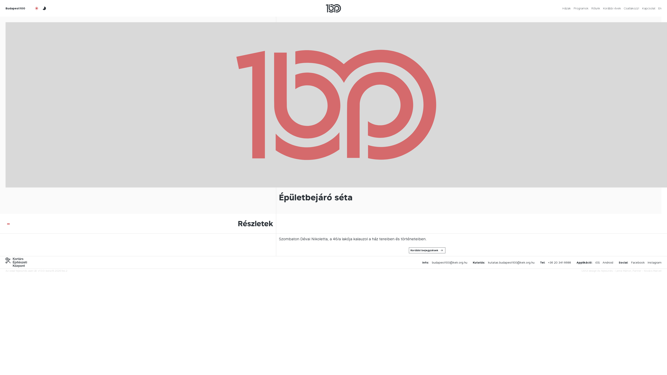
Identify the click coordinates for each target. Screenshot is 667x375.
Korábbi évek (612, 8)
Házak (566, 8)
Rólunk (595, 8)
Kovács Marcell (652, 270)
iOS (597, 262)
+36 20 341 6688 (559, 262)
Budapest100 (15, 8)
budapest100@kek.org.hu (449, 262)
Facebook (638, 262)
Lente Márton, (624, 270)
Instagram (654, 262)
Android (608, 262)
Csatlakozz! (631, 8)
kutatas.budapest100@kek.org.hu (511, 262)
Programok (581, 8)
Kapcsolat (648, 8)
